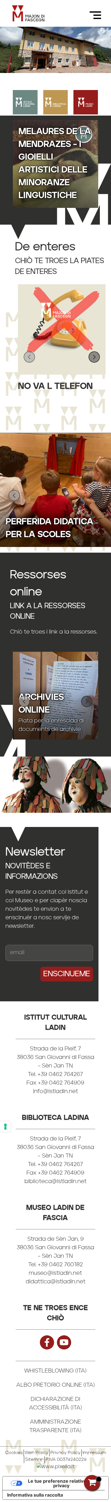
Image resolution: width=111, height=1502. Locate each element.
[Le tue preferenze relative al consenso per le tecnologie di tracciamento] (5, 1126)
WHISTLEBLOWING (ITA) (55, 1371)
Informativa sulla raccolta (35, 1495)
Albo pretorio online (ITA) (55, 1385)
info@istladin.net (55, 1091)
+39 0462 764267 (60, 1164)
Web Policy (36, 1453)
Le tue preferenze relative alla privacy (61, 1483)
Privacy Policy (65, 1453)
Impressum (94, 1453)
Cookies (14, 1453)
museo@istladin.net (55, 1273)
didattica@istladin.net (55, 1282)
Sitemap (34, 1459)
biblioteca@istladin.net (55, 1182)
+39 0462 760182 (60, 1265)
